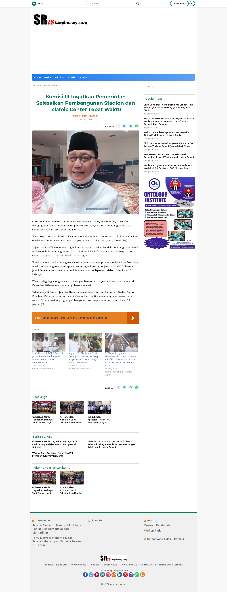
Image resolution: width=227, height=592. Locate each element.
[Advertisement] (113, 51)
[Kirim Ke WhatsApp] (136, 126)
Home (37, 77)
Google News (109, 564)
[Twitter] (91, 575)
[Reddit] (113, 575)
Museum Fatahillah (157, 525)
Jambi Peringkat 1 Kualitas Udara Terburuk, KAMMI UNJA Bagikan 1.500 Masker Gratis (168, 167)
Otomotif (84, 77)
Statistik (97, 520)
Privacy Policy (78, 564)
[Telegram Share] (130, 126)
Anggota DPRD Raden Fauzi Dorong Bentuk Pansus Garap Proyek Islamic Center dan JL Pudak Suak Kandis (84, 358)
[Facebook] (85, 575)
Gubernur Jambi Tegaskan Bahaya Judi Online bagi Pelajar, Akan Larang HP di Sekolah (44, 420)
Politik (71, 77)
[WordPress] (102, 575)
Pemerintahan (90, 115)
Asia (150, 520)
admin (76, 115)
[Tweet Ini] (124, 126)
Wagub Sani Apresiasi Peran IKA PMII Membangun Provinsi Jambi (99, 420)
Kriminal (59, 77)
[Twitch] (131, 575)
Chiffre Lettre (148, 564)
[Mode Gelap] (192, 3)
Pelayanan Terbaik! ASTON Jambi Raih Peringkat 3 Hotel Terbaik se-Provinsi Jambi (169, 156)
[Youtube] (125, 575)
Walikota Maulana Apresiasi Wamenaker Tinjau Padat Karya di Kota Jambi (167, 134)
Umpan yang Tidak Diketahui (165, 539)
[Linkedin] (119, 575)
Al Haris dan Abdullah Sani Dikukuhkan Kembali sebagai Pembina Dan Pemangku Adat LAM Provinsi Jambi (72, 420)
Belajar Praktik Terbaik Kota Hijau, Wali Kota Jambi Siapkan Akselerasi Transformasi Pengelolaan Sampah (169, 121)
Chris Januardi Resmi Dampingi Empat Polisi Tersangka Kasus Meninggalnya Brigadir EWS (169, 107)
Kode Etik (61, 564)
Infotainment (44, 520)
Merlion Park (152, 530)
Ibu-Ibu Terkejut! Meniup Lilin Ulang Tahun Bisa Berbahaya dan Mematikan (56, 529)
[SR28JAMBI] (60, 18)
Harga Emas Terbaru (170, 564)
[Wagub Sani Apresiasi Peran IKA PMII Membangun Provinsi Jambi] (99, 407)
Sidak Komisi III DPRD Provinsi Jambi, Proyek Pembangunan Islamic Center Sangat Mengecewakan (47, 358)
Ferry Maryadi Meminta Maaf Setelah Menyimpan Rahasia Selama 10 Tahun (57, 541)
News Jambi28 (128, 564)
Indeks (49, 564)
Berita (47, 77)
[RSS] (142, 575)
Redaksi (94, 564)
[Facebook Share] (118, 126)
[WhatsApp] (136, 575)
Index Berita (179, 3)
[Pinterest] (96, 575)
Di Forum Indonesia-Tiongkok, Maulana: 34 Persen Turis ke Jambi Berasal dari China (168, 144)
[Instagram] (108, 575)
